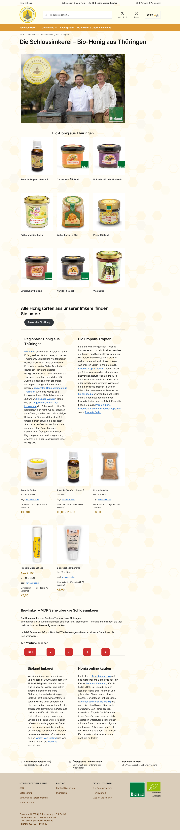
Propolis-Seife (103, 404)
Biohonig (52, 741)
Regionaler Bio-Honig (39, 322)
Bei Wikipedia (85, 393)
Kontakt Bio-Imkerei (66, 788)
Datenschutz (25, 793)
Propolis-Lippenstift (110, 408)
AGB (21, 788)
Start (21, 34)
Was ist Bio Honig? (102, 797)
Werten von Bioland (46, 738)
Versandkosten (32, 499)
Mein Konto (123, 17)
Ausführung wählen (37, 185)
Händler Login (25, 3)
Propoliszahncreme (88, 408)
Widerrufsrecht (27, 802)
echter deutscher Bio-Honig (96, 701)
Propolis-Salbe (93, 412)
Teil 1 (30, 651)
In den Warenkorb (73, 185)
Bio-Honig (29, 351)
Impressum (61, 793)
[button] (153, 15)
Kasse (136, 17)
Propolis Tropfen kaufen (91, 368)
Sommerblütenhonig (96, 683)
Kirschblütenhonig (101, 676)
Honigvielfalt (99, 793)
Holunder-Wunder (45, 398)
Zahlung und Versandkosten (33, 797)
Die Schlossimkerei (103, 788)
